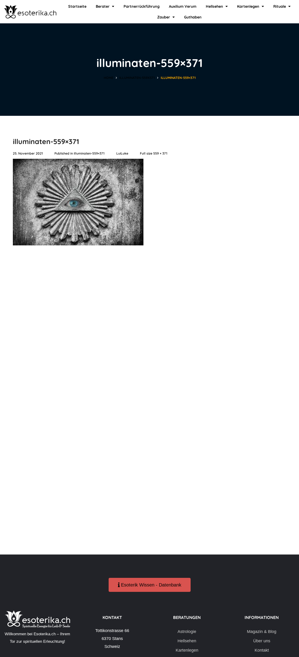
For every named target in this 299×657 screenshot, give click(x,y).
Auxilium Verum (182, 6)
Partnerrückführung (142, 6)
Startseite (77, 6)
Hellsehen (214, 6)
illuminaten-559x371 (137, 78)
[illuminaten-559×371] (78, 162)
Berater (103, 6)
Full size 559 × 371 (153, 153)
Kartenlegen (248, 6)
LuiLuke (122, 153)
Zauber (163, 17)
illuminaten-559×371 (89, 153)
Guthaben (193, 17)
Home (108, 78)
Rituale (279, 6)
